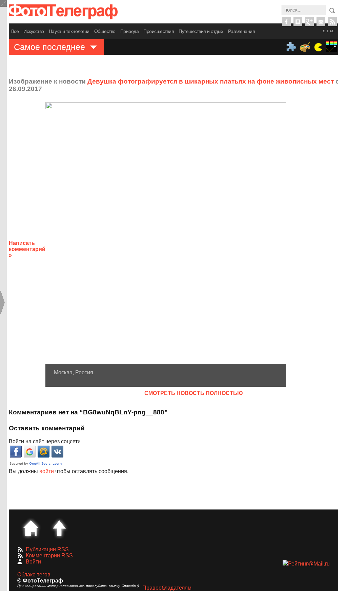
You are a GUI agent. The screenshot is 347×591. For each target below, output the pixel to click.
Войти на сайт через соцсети (45, 441)
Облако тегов (33, 574)
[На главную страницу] (30, 528)
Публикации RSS (47, 549)
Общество (105, 31)
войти (46, 471)
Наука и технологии (69, 31)
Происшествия (158, 31)
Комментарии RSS (49, 555)
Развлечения (241, 31)
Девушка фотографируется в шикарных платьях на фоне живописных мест (210, 81)
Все (15, 31)
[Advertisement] (318, 244)
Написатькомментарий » (27, 249)
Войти (33, 562)
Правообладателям (166, 588)
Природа (129, 31)
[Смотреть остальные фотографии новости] (165, 233)
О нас (329, 31)
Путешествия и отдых (201, 31)
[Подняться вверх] (59, 528)
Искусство (33, 31)
